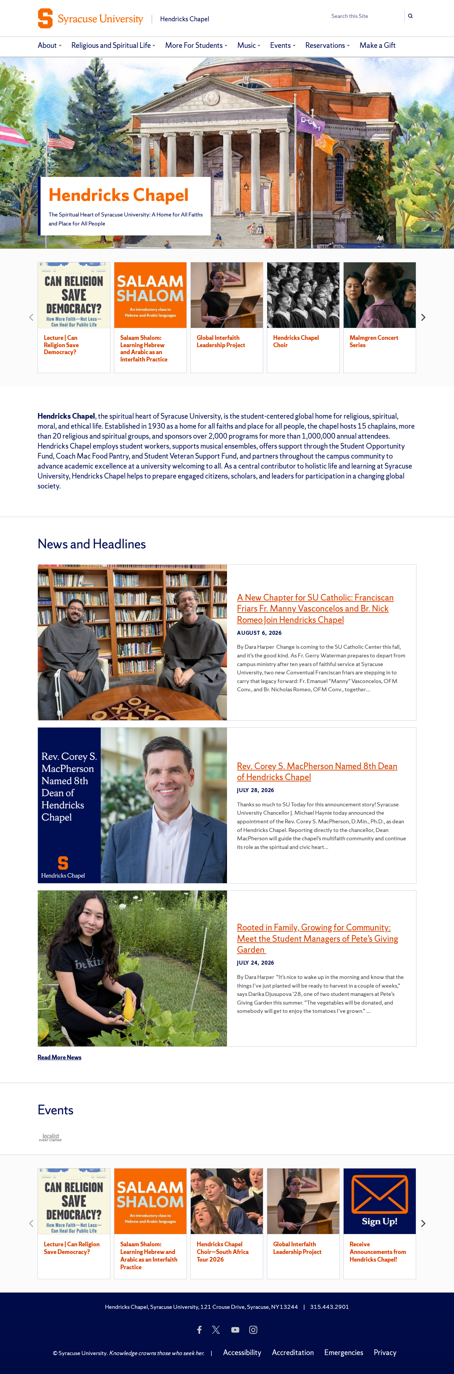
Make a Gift (378, 45)
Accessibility (242, 1352)
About (47, 45)
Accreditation (293, 1352)
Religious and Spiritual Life (111, 45)
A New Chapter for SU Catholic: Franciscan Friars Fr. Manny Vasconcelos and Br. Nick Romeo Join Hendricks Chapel (315, 608)
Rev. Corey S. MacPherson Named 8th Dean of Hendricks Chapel (317, 771)
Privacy (385, 1352)
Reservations (325, 45)
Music (246, 45)
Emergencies (343, 1352)
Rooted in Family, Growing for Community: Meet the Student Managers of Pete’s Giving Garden (317, 938)
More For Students (194, 45)
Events (280, 45)
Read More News (59, 1057)
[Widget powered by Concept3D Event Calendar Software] (51, 1137)
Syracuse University (82, 1353)
